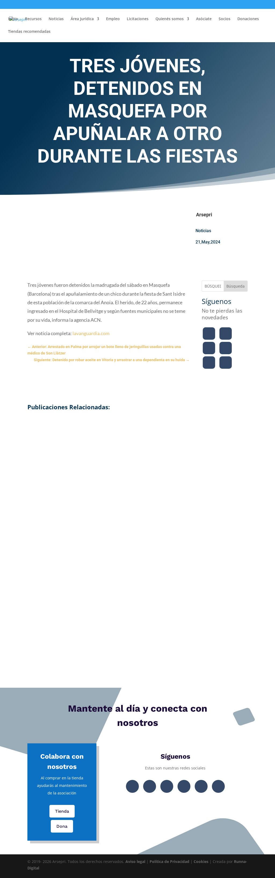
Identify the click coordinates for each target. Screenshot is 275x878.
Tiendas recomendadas (29, 32)
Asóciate (204, 19)
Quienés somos (169, 19)
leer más (137, 483)
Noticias (56, 19)
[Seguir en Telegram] (225, 362)
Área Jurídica (82, 19)
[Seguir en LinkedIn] (209, 362)
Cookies (201, 861)
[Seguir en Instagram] (209, 348)
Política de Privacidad (169, 861)
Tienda (62, 811)
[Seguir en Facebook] (209, 333)
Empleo (113, 19)
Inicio (13, 19)
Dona (61, 826)
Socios (224, 19)
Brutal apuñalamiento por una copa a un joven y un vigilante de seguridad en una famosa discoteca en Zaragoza (137, 519)
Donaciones (248, 19)
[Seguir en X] (225, 333)
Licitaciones (138, 19)
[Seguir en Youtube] (225, 348)
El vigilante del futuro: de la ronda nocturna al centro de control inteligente (138, 595)
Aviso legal (135, 861)
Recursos (33, 19)
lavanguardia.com (91, 333)
